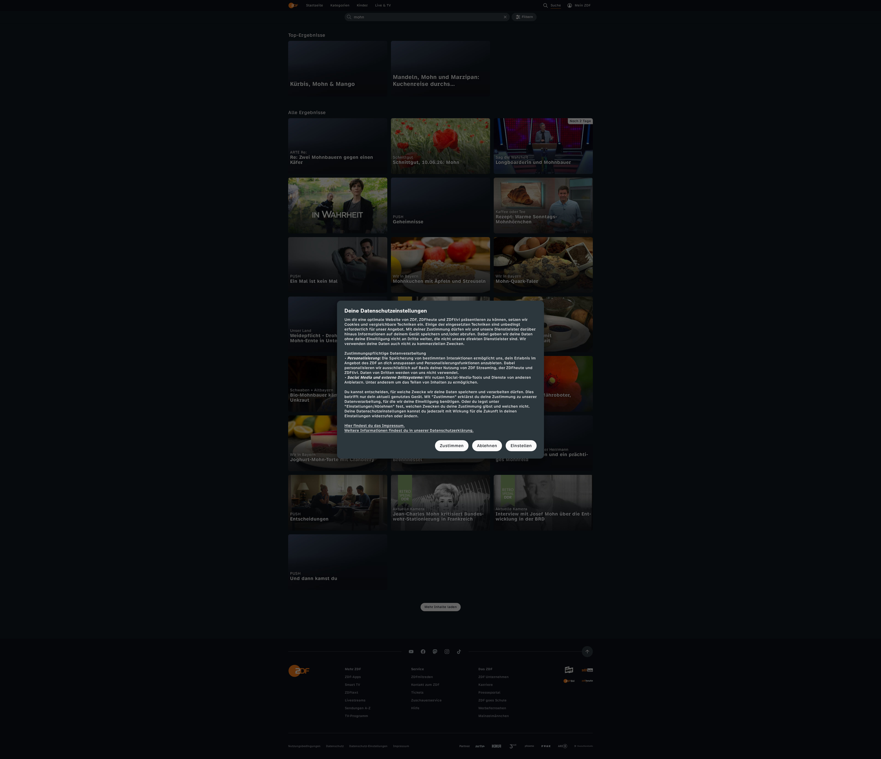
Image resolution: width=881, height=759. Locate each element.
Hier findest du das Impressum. (374, 425)
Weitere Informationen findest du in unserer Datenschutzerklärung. (409, 430)
